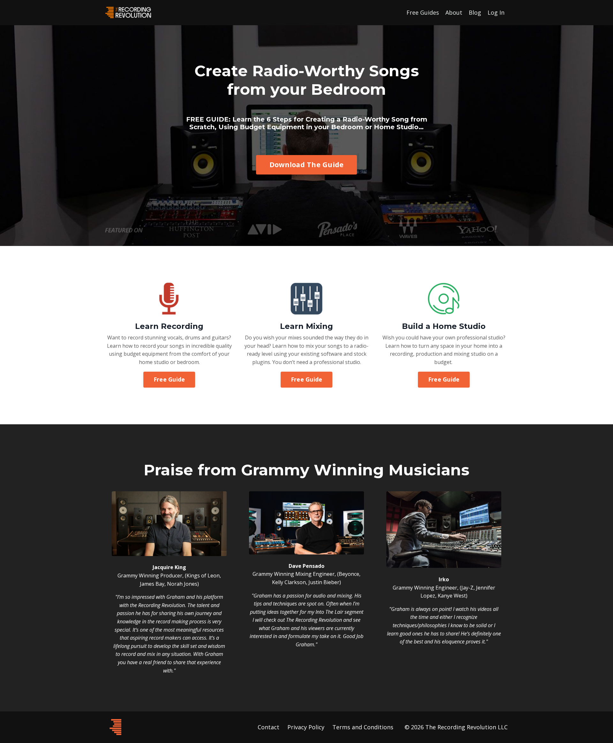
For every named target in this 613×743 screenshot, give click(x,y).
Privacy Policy (305, 727)
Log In (496, 12)
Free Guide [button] (169, 379)
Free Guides (422, 12)
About (453, 12)
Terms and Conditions (362, 727)
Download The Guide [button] (306, 164)
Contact (268, 727)
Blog (475, 12)
